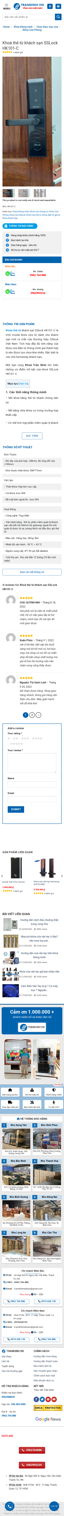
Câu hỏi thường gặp (12, 1371)
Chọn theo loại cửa (47, 26)
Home (6, 26)
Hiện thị (23, 383)
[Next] (56, 122)
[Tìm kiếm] (58, 17)
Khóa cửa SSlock (17, 215)
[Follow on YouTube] (54, 1399)
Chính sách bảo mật (44, 1375)
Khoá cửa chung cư (39, 211)
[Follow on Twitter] (42, 1399)
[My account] (50, 6)
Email (11, 793)
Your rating (15, 733)
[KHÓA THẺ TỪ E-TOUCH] (16, 868)
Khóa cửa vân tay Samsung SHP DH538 (46, 883)
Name (11, 778)
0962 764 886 (18, 1301)
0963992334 (38, 293)
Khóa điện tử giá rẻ (51, 215)
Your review (15, 750)
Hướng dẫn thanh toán (46, 1361)
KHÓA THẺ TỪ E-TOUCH (13, 882)
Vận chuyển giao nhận (45, 1371)
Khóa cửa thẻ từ (33, 215)
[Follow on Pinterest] (48, 1399)
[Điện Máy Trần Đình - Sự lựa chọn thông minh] (29, 6)
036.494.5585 (18, 1404)
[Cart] (58, 6)
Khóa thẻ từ (13, 330)
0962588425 (8, 1397)
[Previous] (8, 122)
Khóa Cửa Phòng (32, 29)
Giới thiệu (6, 1356)
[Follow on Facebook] (36, 1399)
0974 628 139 (48, 1301)
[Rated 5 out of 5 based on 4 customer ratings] (7, 52)
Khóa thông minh (23, 26)
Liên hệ (5, 1361)
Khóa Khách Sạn (10, 218)
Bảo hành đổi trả (42, 1366)
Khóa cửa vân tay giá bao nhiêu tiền (39, 971)
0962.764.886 (38, 275)
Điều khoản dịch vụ (44, 1380)
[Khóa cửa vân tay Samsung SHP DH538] (48, 868)
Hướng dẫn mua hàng (45, 1356)
